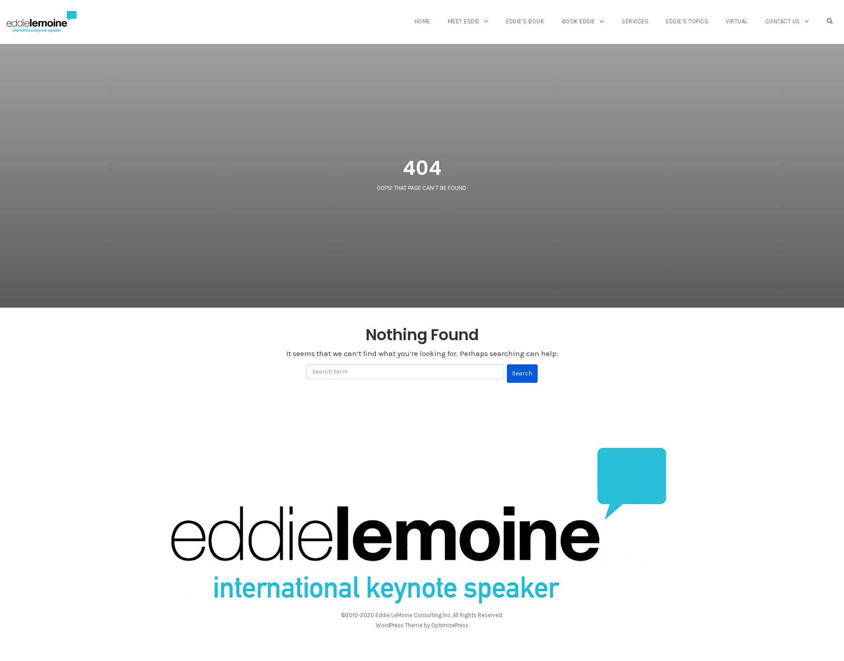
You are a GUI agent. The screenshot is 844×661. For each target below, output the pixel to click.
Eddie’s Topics (687, 21)
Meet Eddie (464, 21)
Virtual (737, 21)
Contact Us (782, 21)
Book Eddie (578, 21)
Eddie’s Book (525, 21)
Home (422, 21)
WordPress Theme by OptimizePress (422, 625)
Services (635, 21)
